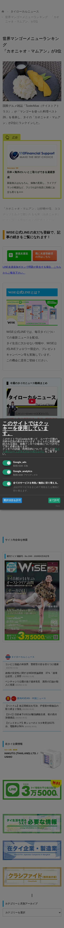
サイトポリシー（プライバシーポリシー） (31, 450)
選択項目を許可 (12, 500)
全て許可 (54, 500)
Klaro (58, 506)
